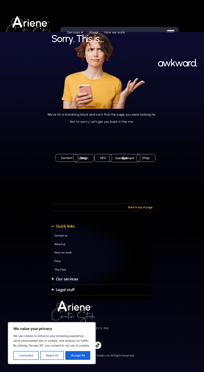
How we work (63, 252)
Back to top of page (140, 207)
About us (59, 244)
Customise (26, 355)
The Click (60, 269)
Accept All (78, 355)
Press (57, 261)
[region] (52, 343)
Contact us (61, 235)
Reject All (52, 355)
